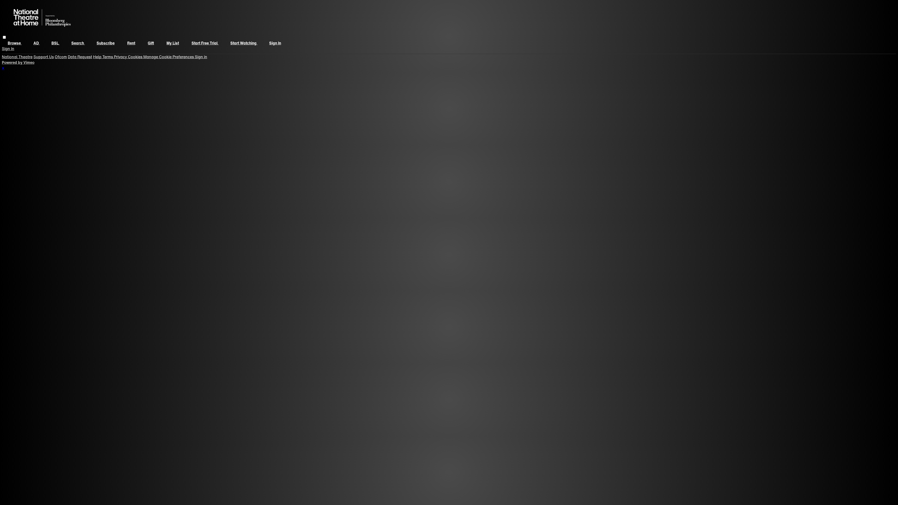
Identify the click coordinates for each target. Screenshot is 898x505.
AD (36, 43)
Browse (15, 43)
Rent (131, 43)
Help (97, 57)
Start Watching (243, 43)
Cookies (135, 57)
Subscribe (106, 43)
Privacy (121, 57)
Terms (108, 57)
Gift (151, 43)
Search (78, 43)
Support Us (43, 57)
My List (173, 43)
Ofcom (61, 57)
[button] (4, 37)
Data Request (80, 57)
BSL (55, 43)
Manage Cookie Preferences (169, 57)
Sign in (275, 43)
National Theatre (17, 57)
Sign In (8, 48)
